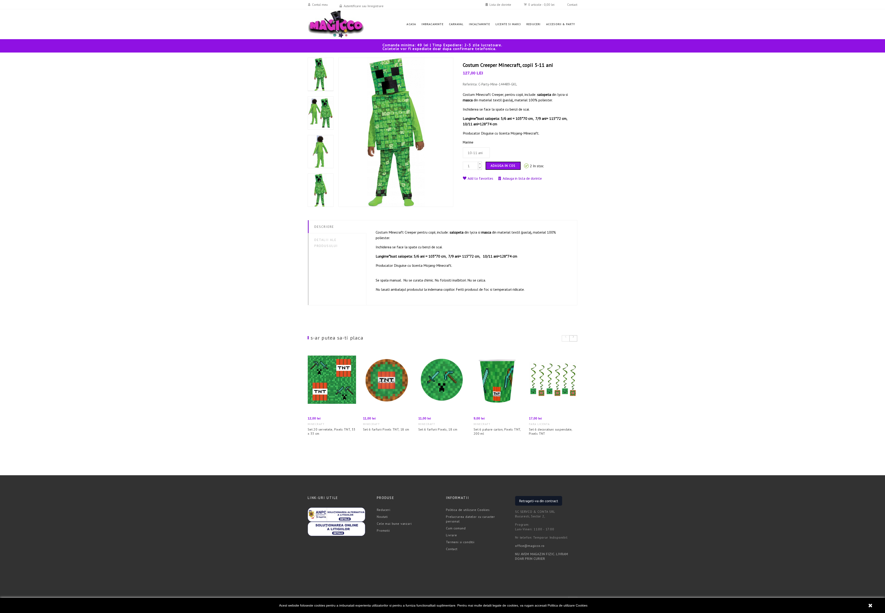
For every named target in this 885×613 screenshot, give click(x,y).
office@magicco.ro (530, 546)
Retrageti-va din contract (538, 501)
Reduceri (383, 510)
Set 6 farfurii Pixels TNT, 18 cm (386, 429)
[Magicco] (336, 24)
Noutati (382, 517)
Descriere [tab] (324, 227)
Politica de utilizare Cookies (567, 605)
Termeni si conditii (460, 542)
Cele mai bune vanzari (394, 524)
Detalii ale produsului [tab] (326, 243)
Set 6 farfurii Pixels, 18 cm (437, 429)
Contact (572, 5)
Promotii (383, 530)
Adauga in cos (503, 166)
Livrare (451, 535)
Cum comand (456, 528)
